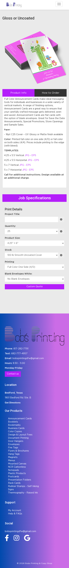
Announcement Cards (20, 419)
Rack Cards (14, 483)
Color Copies (15, 431)
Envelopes (14, 444)
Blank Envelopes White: (18, 274)
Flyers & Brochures (18, 451)
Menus (11, 460)
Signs (11, 489)
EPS (33, 155)
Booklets (13, 422)
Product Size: (12, 238)
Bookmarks (14, 425)
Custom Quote (34, 286)
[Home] (34, 335)
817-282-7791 (20, 349)
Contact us (13, 374)
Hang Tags (14, 454)
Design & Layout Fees (20, 435)
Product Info (18, 93)
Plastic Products (17, 473)
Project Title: (12, 214)
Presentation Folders (19, 480)
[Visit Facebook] (7, 538)
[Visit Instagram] (17, 538)
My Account (14, 510)
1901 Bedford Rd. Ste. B (18, 398)
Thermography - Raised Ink (23, 493)
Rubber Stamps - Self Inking (23, 486)
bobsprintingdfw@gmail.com (28, 358)
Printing (9, 262)
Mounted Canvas (17, 464)
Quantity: (10, 226)
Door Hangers (15, 441)
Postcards (13, 477)
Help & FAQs (15, 514)
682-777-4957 (19, 353)
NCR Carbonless (17, 467)
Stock (8, 250)
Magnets (12, 457)
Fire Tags (13, 448)
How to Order (50, 93)
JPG (27, 155)
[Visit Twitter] (28, 538)
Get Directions (13, 402)
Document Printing (18, 438)
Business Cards (16, 428)
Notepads (13, 470)
